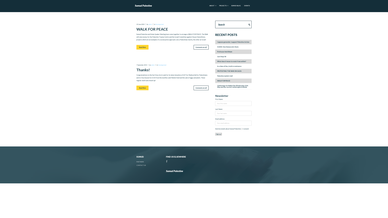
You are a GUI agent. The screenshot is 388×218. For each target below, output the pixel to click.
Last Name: (219, 109)
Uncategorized (159, 24)
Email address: (220, 119)
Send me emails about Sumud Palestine (228, 129)
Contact (141, 165)
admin (150, 24)
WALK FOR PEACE (152, 29)
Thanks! (143, 70)
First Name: (219, 99)
